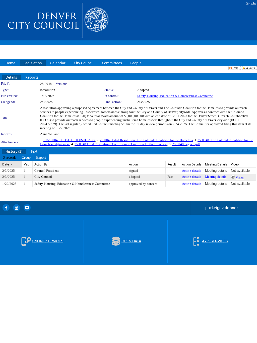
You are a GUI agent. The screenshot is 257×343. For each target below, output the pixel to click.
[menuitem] (9, 158)
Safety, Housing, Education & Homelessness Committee (175, 96)
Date (5, 164)
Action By (40, 164)
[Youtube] (16, 207)
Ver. (26, 164)
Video (240, 178)
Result (171, 164)
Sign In (251, 3)
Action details (191, 171)
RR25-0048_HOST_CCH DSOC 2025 (69, 140)
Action (133, 164)
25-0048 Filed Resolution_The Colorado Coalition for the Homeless (146, 140)
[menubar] (24, 157)
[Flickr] (27, 207)
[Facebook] (6, 207)
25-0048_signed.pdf (186, 144)
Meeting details (215, 177)
